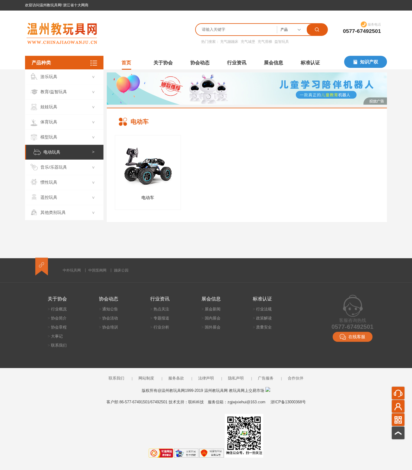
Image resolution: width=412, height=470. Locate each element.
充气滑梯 (265, 42)
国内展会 (210, 318)
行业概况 (57, 309)
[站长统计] (267, 390)
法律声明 (206, 378)
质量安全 (262, 327)
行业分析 (159, 327)
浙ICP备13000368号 (288, 402)
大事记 (55, 336)
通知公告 (108, 309)
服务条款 (176, 378)
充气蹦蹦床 (229, 42)
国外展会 (210, 327)
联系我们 (57, 345)
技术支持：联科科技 (186, 402)
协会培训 (108, 327)
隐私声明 (236, 378)
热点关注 (159, 309)
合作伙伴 (295, 378)
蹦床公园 (121, 270)
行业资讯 (236, 62)
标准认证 (310, 62)
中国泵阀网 (97, 270)
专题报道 (159, 318)
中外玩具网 (72, 270)
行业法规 (262, 309)
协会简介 (57, 318)
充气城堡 (248, 42)
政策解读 (262, 318)
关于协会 (163, 62)
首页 (126, 62)
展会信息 (273, 62)
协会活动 (108, 318)
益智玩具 (281, 42)
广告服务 (266, 378)
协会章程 (57, 327)
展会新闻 (210, 309)
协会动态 (200, 62)
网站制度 (146, 378)
